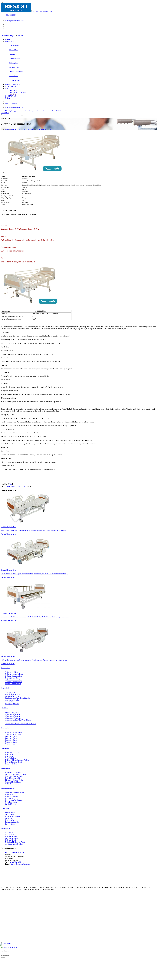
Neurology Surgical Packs (14, 776)
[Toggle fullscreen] (6, 955)
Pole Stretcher (10, 820)
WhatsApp (13, 947)
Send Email (7, 943)
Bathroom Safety (14, 58)
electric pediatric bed (12, 696)
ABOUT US (9, 88)
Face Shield (9, 798)
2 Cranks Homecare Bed (13, 680)
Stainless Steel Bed (11, 672)
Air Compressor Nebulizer (14, 844)
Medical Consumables (16, 71)
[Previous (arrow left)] (2, 957)
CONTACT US (10, 96)
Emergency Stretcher (12, 704)
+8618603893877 (15, 862)
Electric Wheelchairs (12, 712)
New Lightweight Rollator (14, 762)
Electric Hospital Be (8, 664)
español (20, 36)
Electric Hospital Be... (8, 534)
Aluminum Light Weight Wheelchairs (18, 720)
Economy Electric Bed (8, 620)
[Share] (4, 955)
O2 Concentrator (14, 80)
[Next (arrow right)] (4, 957)
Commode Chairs (11, 736)
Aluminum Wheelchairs (13, 714)
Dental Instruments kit (12, 778)
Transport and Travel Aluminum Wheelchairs (20, 724)
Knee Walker (9, 754)
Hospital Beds (13, 50)
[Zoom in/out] (8, 955)
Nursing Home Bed (11, 678)
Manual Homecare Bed (13, 684)
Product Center (16, 129)
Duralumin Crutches (12, 752)
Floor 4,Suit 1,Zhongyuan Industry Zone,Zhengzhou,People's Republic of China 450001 (31, 111)
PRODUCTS (9, 41)
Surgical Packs (13, 67)
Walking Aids (13, 63)
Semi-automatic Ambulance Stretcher (17, 698)
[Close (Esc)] (2, 955)
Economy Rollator (11, 764)
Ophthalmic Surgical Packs (14, 784)
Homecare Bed (13, 45)
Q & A (7, 98)
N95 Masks (9, 832)
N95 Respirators (10, 834)
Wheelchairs (13, 54)
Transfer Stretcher (11, 692)
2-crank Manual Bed (44, 129)
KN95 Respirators (11, 796)
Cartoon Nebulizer (11, 838)
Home (7, 129)
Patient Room (13, 76)
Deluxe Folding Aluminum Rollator (17, 760)
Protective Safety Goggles (14, 800)
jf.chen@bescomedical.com (14, 20)
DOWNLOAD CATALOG (14, 84)
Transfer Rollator (11, 758)
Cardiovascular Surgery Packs (15, 774)
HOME (7, 39)
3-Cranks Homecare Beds (14, 674)
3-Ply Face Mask (11, 802)
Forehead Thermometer (13, 816)
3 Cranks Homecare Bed (13, 676)
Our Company (14, 90)
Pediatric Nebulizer (11, 836)
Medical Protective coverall (14, 792)
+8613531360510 (11, 15)
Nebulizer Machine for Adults (15, 842)
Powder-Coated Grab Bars (14, 732)
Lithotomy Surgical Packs (14, 780)
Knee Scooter (9, 756)
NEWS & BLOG (11, 86)
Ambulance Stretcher (12, 700)
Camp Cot (8, 818)
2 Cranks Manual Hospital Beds (14, 486)
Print (10, 484)
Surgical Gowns (10, 804)
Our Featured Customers (17, 92)
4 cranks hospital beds (12, 694)
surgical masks (10, 812)
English (12, 36)
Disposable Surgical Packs (14, 772)
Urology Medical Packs (13, 782)
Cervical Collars (10, 814)
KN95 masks (9, 794)
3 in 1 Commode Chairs (13, 734)
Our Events (13, 94)
